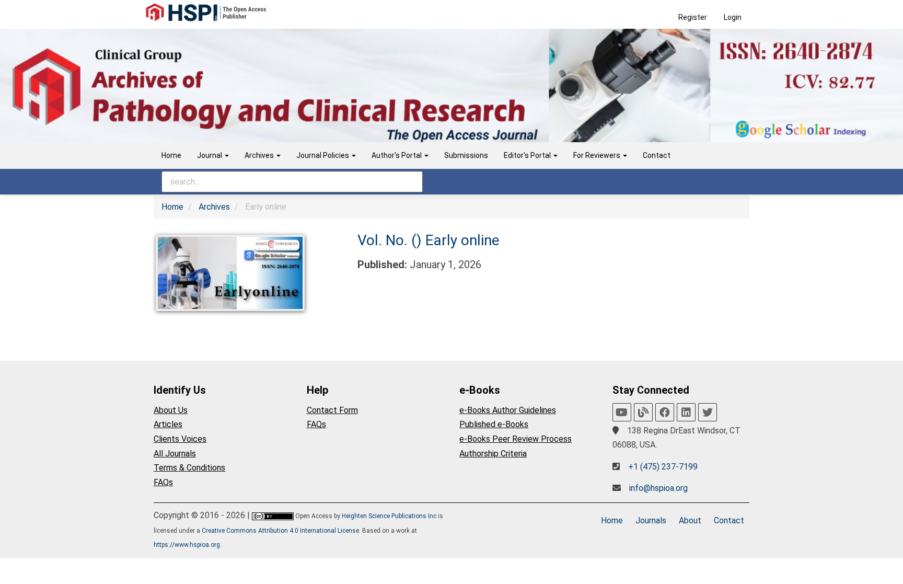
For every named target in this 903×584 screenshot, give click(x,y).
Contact (656, 155)
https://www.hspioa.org (187, 544)
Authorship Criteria (493, 454)
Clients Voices (180, 439)
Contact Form (332, 410)
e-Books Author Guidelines (507, 410)
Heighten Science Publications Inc (389, 516)
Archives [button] (260, 155)
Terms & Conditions (189, 468)
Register (692, 17)
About (690, 520)
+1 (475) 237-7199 (663, 467)
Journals (650, 520)
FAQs (163, 482)
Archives (214, 207)
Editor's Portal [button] (528, 155)
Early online (462, 240)
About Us (171, 410)
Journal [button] (210, 155)
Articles (168, 424)
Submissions (466, 155)
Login (733, 17)
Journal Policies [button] (323, 155)
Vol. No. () (391, 240)
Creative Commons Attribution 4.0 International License (280, 530)
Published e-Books (493, 424)
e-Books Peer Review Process (515, 439)
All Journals (175, 454)
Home (171, 155)
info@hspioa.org (658, 488)
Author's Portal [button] (397, 155)
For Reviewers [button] (597, 155)
